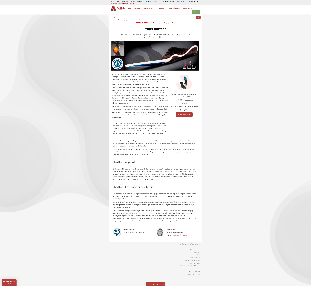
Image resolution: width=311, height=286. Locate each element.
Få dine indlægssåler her (155, 284)
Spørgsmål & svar (182, 1)
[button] (9, 282)
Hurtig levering (116, 1)
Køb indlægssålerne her (184, 114)
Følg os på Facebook (169, 1)
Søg (198, 17)
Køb (129, 8)
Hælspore (137, 8)
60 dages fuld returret (138, 1)
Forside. (120, 20)
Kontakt (149, 1)
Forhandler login (194, 1)
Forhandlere (187, 8)
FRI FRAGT (126, 1)
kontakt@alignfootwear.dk (179, 235)
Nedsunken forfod (149, 8)
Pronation (162, 8)
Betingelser (157, 1)
